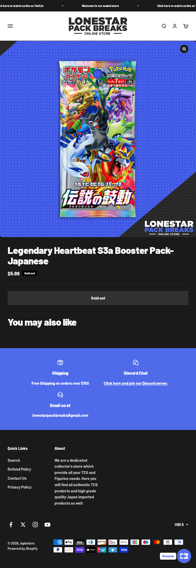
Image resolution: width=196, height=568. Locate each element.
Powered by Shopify (23, 548)
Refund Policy (19, 469)
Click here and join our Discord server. (136, 383)
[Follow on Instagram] (35, 524)
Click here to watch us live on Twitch (170, 5)
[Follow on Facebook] (11, 524)
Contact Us (17, 478)
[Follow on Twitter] (23, 524)
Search (14, 460)
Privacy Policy (20, 487)
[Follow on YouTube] (47, 524)
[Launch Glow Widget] (184, 556)
